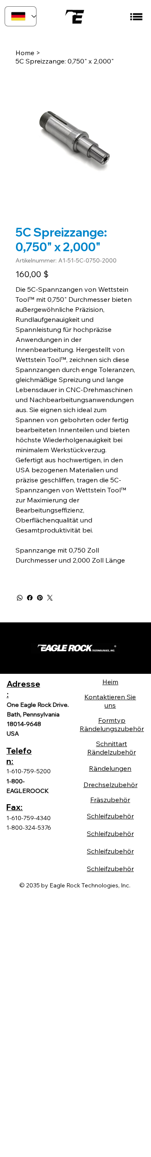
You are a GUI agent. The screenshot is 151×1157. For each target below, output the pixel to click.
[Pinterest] (40, 598)
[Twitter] (50, 598)
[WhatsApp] (20, 598)
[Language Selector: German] (20, 16)
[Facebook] (30, 598)
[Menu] (136, 16)
